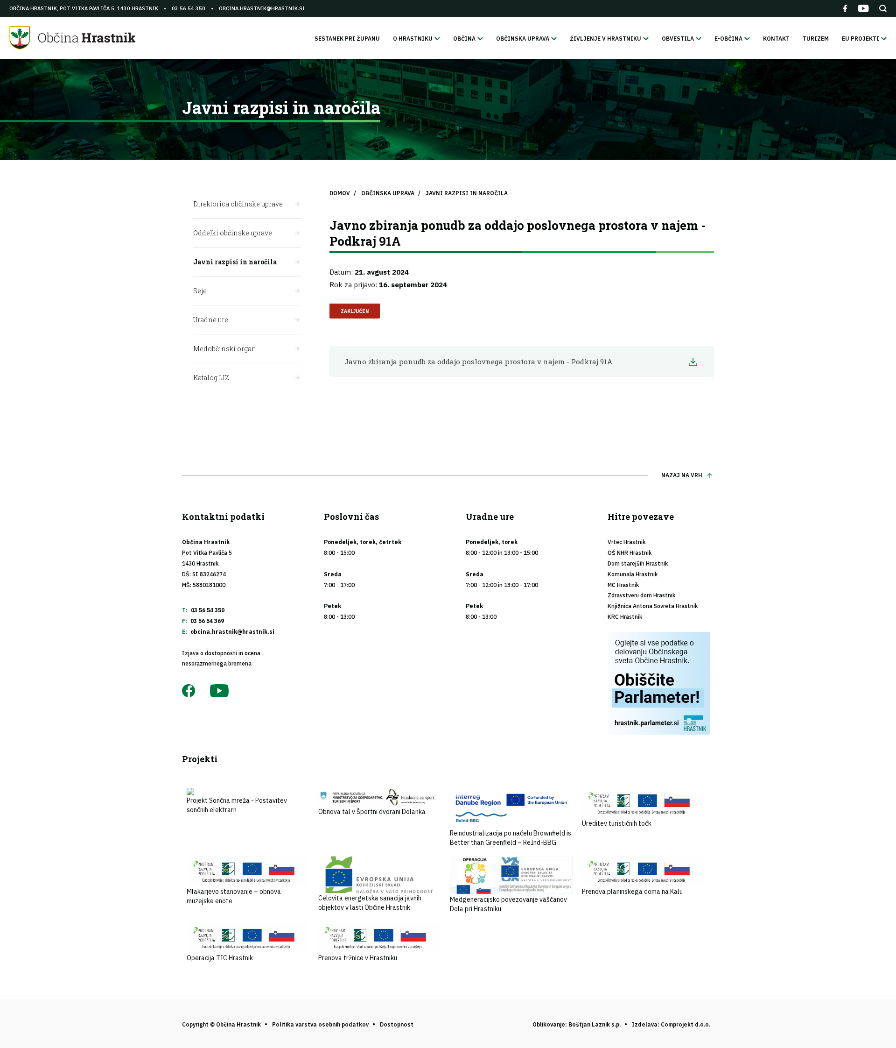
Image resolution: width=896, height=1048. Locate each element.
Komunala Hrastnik (633, 574)
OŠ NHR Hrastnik (629, 552)
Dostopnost (396, 1024)
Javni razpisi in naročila (235, 261)
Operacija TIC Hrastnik (220, 958)
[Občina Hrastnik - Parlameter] (661, 683)
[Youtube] (863, 8)
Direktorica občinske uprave (238, 203)
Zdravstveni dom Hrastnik (641, 595)
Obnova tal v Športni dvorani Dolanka (372, 811)
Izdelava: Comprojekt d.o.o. (671, 1024)
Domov (339, 193)
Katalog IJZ (211, 377)
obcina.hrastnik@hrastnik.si (262, 8)
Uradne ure (210, 319)
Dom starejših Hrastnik (638, 563)
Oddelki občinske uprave (232, 232)
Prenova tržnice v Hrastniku (357, 958)
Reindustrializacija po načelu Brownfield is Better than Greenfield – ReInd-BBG (510, 838)
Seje (200, 290)
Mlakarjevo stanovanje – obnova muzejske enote (234, 896)
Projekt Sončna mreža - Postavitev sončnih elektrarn (237, 805)
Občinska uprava (387, 193)
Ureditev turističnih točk (616, 823)
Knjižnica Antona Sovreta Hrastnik (653, 605)
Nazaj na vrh (681, 475)
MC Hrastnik (623, 584)
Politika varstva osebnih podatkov (320, 1024)
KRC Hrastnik (625, 616)
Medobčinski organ (224, 348)
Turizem (816, 38)
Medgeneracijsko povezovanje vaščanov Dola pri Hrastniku (508, 904)
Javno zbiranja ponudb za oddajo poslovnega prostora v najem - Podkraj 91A (478, 361)
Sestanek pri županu (347, 38)
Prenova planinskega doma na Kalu (632, 891)
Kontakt (776, 38)
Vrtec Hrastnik (626, 541)
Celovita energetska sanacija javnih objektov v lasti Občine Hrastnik (369, 903)
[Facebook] (845, 8)
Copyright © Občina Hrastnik (221, 1024)
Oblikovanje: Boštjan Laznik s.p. (576, 1024)
